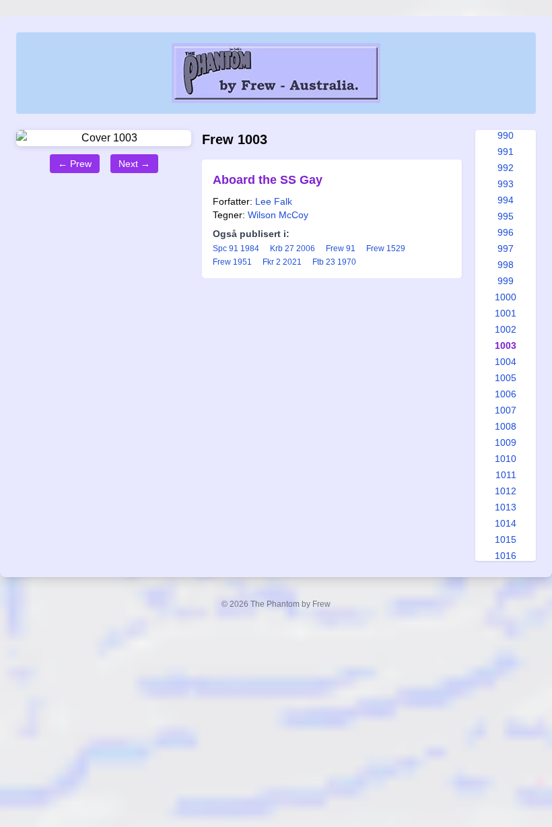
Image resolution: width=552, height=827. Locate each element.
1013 (505, 507)
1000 (505, 297)
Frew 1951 (232, 262)
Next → (134, 163)
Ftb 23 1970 (334, 262)
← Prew (75, 163)
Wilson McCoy (278, 214)
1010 (505, 458)
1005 (505, 377)
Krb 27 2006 (292, 248)
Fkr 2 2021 (282, 262)
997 (505, 248)
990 (505, 135)
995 (505, 216)
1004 (505, 361)
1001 (505, 313)
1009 (505, 442)
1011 (505, 474)
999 (505, 280)
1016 (505, 555)
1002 (505, 329)
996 (505, 232)
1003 (505, 345)
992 (505, 167)
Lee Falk (273, 201)
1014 (505, 523)
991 (505, 151)
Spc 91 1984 (236, 248)
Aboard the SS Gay (267, 180)
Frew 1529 (385, 248)
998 (505, 264)
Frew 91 (340, 248)
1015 (505, 539)
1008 (505, 426)
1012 (505, 491)
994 (505, 200)
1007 (505, 410)
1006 (505, 394)
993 (505, 183)
